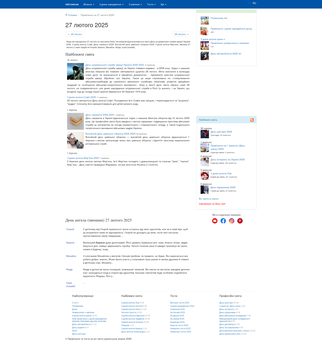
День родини (78, 327)
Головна (72, 15)
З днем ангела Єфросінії (133, 315)
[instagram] (231, 221)
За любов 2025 (177, 319)
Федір (69, 269)
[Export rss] (252, 120)
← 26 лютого (75, 34)
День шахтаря (79, 334)
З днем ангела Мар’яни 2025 (83, 158)
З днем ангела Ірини (212, 39)
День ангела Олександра (133, 332)
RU (254, 3)
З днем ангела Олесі (131, 309)
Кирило (70, 242)
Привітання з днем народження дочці (231, 28)
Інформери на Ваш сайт (212, 203)
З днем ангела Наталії (131, 306)
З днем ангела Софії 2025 (81, 97)
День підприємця (227, 312)
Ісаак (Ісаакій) (70, 284)
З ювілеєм (134, 4)
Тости (150, 4)
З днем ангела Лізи (221, 173)
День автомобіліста (81, 324)
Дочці (74, 309)
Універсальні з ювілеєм (83, 312)
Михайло (71, 256)
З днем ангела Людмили (132, 319)
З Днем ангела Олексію (132, 322)
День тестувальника (228, 327)
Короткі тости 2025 (179, 325)
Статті (75, 303)
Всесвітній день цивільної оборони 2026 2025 (111, 133)
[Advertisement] (128, 192)
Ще (163, 4)
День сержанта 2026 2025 (100, 114)
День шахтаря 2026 (221, 131)
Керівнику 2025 (177, 322)
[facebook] (223, 221)
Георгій (70, 229)
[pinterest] (240, 221)
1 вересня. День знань (230, 306)
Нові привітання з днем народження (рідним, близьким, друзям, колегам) (89, 320)
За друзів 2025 (177, 315)
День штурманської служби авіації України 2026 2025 (115, 64)
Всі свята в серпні (208, 198)
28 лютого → (182, 34)
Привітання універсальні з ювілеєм (230, 43)
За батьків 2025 (177, 312)
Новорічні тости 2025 (180, 328)
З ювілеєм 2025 (177, 309)
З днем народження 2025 (182, 306)
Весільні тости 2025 (179, 303)
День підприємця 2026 (223, 187)
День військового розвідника (232, 315)
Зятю (74, 331)
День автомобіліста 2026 (224, 53)
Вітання (88, 4)
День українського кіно (229, 334)
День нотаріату (226, 309)
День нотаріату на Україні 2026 (228, 159)
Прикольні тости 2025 (180, 332)
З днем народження (110, 4)
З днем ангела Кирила (131, 328)
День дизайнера (227, 324)
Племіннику (217, 18)
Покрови (125, 325)
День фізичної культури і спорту (234, 331)
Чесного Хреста (128, 312)
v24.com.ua (71, 4)
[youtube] (215, 221)
